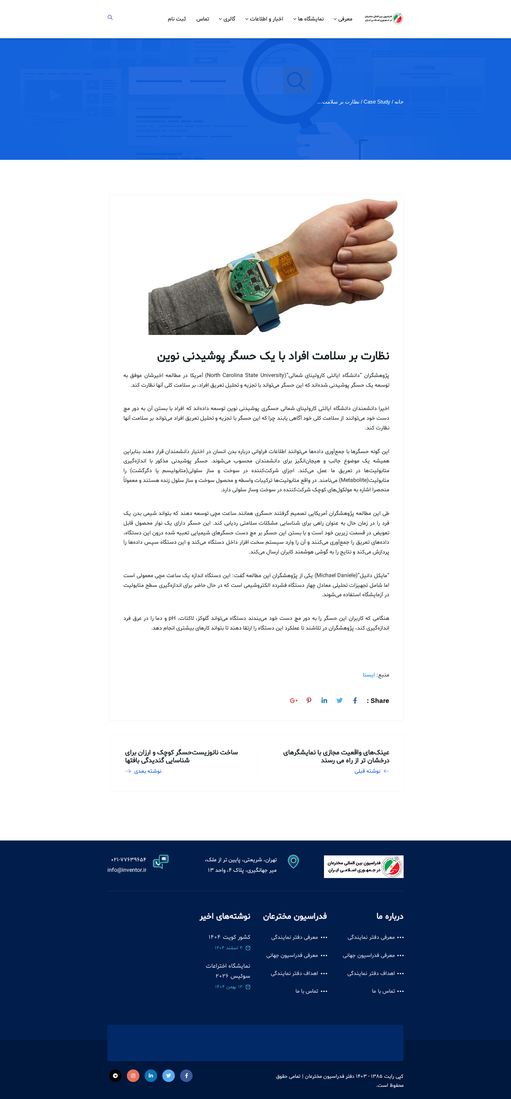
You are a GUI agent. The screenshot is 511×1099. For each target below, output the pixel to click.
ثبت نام (177, 19)
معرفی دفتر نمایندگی (371, 937)
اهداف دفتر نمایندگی (371, 973)
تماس (202, 19)
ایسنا (369, 675)
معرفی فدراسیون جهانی (369, 955)
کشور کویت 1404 (229, 937)
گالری (229, 19)
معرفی (345, 19)
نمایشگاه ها (311, 19)
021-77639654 (128, 860)
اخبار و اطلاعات (266, 19)
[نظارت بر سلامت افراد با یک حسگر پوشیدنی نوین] (355, 699)
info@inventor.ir (126, 870)
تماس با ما (383, 991)
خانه (399, 102)
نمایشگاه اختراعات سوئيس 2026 (228, 971)
